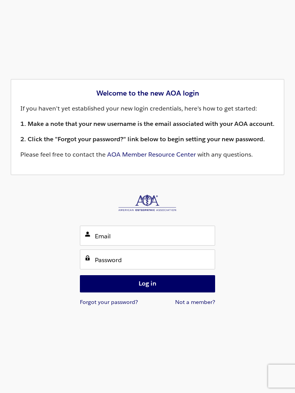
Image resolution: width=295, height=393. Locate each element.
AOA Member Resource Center (151, 154)
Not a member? (195, 302)
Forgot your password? (109, 302)
